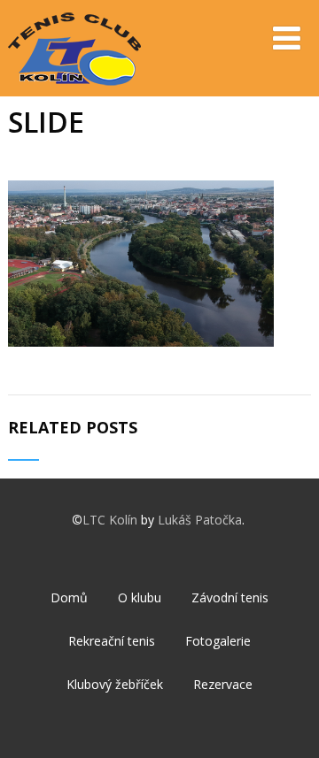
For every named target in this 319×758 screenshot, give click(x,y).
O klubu (139, 597)
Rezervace (223, 684)
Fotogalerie (218, 640)
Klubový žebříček (114, 684)
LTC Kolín (109, 519)
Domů (69, 597)
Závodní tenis (229, 597)
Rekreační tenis (111, 640)
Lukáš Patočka (200, 519)
